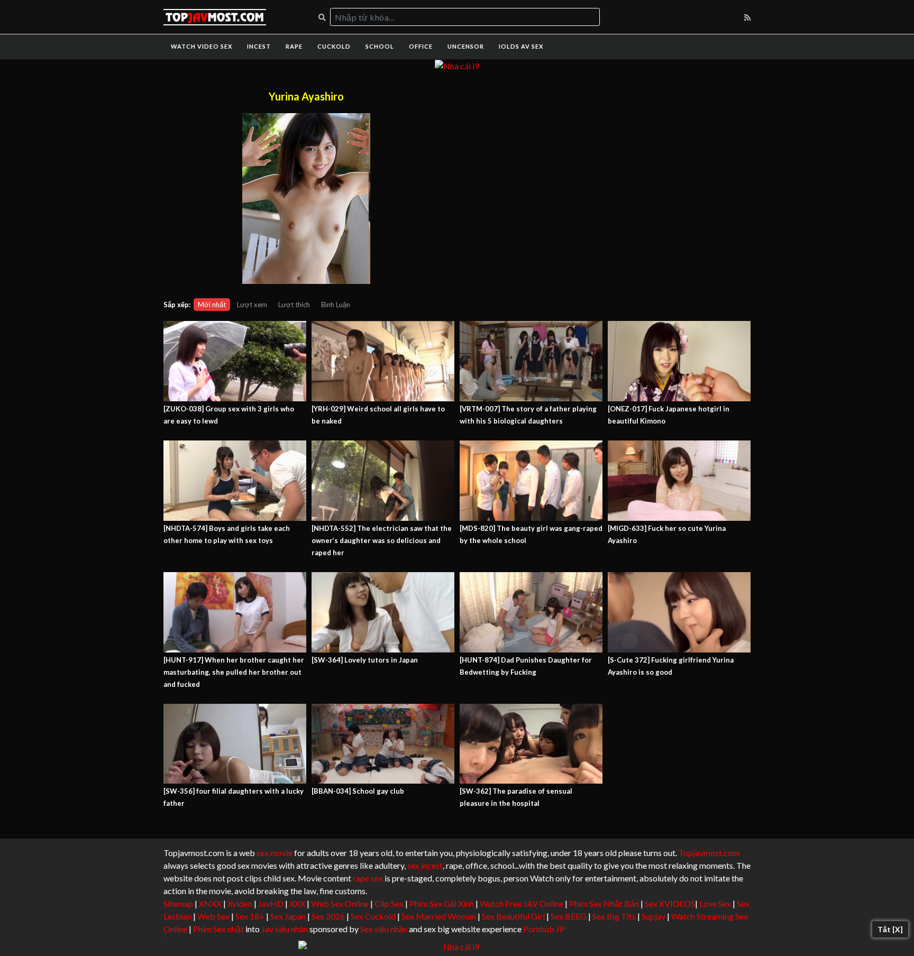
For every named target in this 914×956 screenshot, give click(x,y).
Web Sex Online (340, 903)
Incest (259, 46)
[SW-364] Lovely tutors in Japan (365, 660)
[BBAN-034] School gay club (358, 791)
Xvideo (239, 903)
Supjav (653, 916)
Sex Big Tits (614, 916)
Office (421, 46)
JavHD (271, 903)
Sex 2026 (328, 916)
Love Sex (715, 903)
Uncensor (465, 46)
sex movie (275, 853)
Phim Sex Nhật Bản (604, 903)
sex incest (425, 865)
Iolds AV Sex (521, 46)
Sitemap (178, 903)
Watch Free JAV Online (521, 903)
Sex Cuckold (373, 916)
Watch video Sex (201, 46)
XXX (297, 903)
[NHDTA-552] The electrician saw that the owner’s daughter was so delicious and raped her (382, 540)
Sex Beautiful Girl (513, 916)
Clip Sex (389, 903)
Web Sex (213, 916)
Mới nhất (212, 304)
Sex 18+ (249, 916)
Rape (294, 46)
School (379, 46)
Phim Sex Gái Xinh (441, 903)
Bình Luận (335, 304)
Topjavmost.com (709, 853)
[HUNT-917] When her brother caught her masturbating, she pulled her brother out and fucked (233, 672)
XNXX (210, 903)
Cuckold (334, 46)
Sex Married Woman (438, 916)
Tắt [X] (890, 929)
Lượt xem (252, 304)
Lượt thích (294, 304)
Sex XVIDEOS (670, 903)
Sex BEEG (569, 916)
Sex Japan (288, 916)
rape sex (368, 878)
